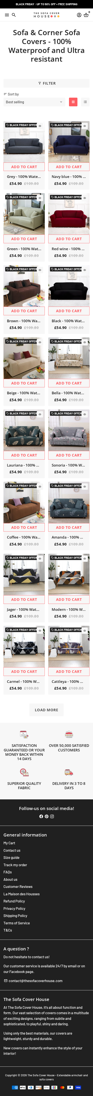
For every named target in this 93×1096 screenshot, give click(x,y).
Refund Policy (14, 901)
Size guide (11, 857)
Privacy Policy (14, 908)
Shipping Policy (15, 915)
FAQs (7, 872)
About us (10, 879)
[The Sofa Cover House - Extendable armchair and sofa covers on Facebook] (41, 816)
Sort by (11, 94)
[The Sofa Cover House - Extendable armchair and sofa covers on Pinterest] (46, 816)
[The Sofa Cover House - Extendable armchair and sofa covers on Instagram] (52, 816)
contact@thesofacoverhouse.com (33, 980)
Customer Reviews (17, 886)
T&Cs (7, 930)
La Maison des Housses (21, 894)
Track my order (15, 865)
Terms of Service (16, 923)
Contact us (11, 850)
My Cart (9, 843)
